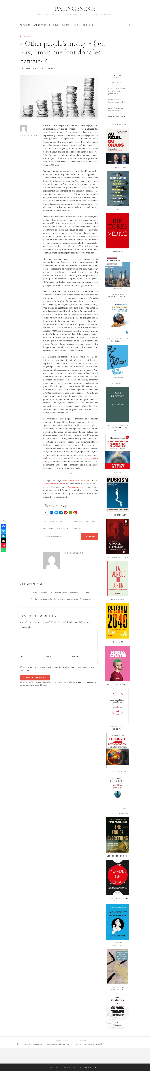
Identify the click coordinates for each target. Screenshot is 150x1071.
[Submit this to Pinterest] (66, 512)
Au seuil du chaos (114, 83)
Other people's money (75, 522)
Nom (22, 656)
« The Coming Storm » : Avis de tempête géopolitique (117, 91)
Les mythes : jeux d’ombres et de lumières (117, 100)
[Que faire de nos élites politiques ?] (117, 362)
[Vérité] (117, 230)
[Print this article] (70, 512)
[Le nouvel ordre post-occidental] (117, 750)
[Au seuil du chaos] (117, 146)
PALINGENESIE (75, 8)
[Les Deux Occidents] (117, 792)
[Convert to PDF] (75, 512)
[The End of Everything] (117, 835)
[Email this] (3, 540)
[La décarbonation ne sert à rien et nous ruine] (117, 451)
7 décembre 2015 (28, 68)
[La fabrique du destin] (117, 578)
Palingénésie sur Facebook (76, 480)
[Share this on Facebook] (51, 512)
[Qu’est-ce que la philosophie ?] (117, 966)
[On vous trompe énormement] (117, 1011)
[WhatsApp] (3, 550)
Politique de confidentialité (86, 1067)
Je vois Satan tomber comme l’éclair (116, 109)
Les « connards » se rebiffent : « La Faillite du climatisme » (44, 1043)
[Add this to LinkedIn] (61, 512)
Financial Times (56, 522)
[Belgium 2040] (117, 621)
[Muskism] (117, 494)
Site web (75, 656)
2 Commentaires (47, 68)
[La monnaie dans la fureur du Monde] (117, 317)
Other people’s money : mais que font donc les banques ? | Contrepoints (63, 592)
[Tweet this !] (56, 512)
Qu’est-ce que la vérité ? (117, 116)
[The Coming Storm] (117, 188)
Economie (27, 36)
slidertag (90, 522)
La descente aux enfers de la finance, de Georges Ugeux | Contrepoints (63, 599)
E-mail (49, 656)
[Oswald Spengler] (117, 536)
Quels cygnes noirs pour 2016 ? (90, 1043)
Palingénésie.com (75, 487)
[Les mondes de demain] (117, 877)
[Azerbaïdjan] (117, 273)
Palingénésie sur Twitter (54, 483)
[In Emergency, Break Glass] (117, 922)
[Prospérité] (117, 404)
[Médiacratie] (117, 663)
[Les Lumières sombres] (117, 705)
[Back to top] (142, 1064)
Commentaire (26, 627)
